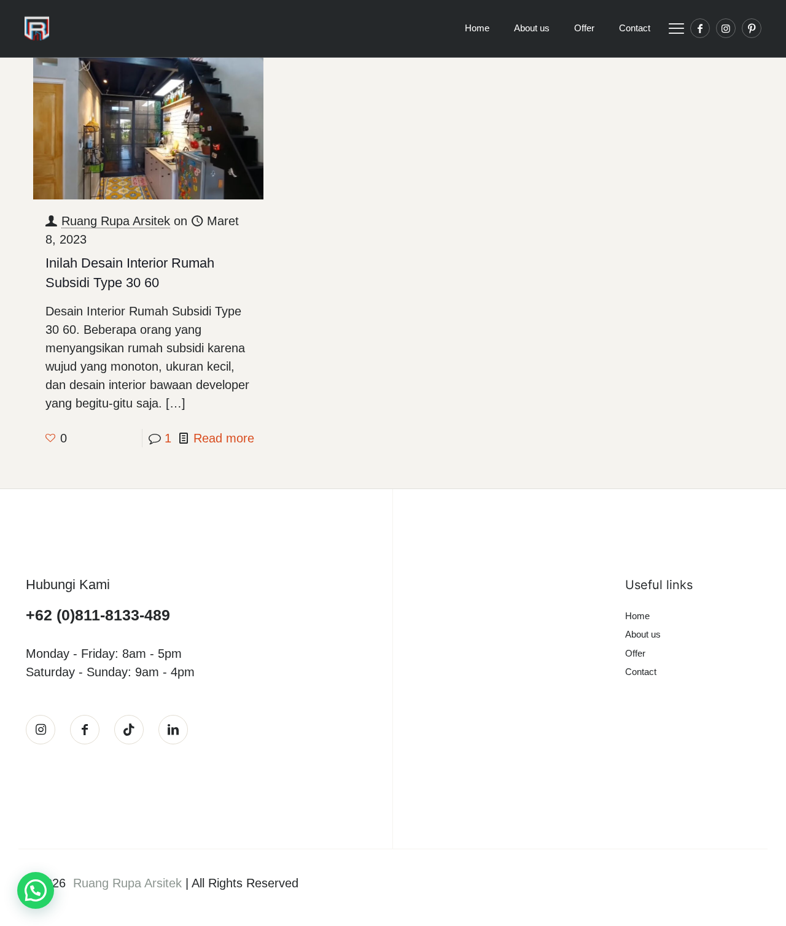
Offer (635, 653)
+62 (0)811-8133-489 (98, 614)
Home (637, 616)
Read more (223, 438)
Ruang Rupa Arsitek (115, 221)
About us (643, 634)
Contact (640, 671)
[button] (35, 890)
